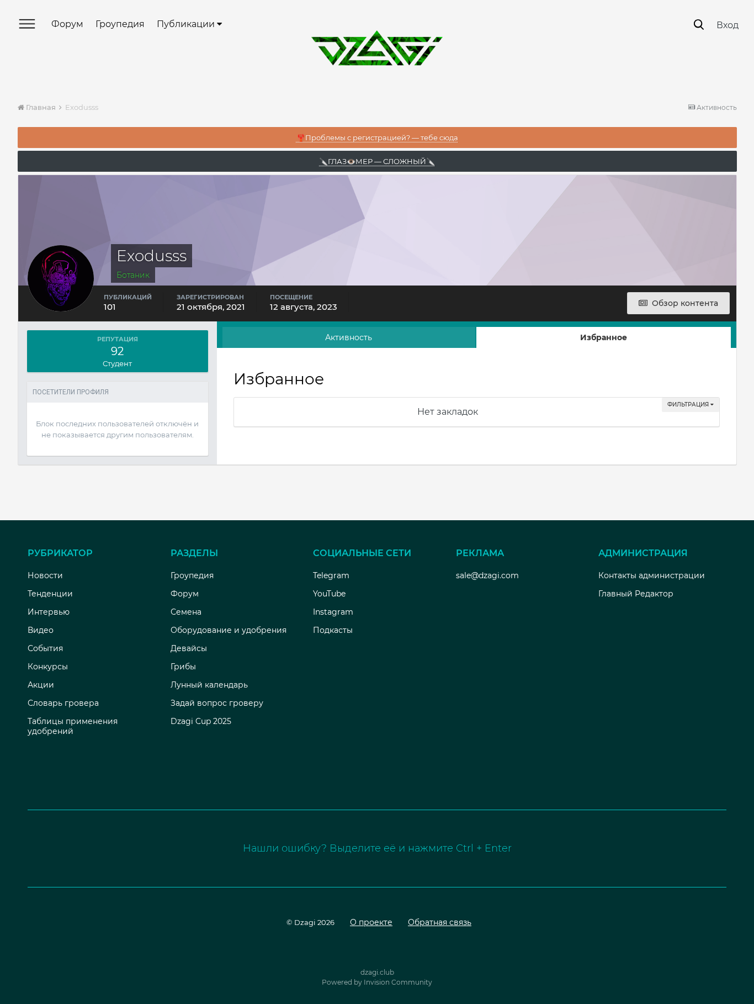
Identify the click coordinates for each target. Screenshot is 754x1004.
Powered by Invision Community (377, 982)
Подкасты (333, 630)
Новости (45, 575)
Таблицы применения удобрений (73, 726)
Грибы (183, 667)
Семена (186, 612)
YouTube (329, 594)
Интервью (49, 612)
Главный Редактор (635, 594)
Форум (67, 24)
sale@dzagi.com (487, 575)
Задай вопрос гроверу (217, 703)
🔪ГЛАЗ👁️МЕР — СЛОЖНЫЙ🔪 (377, 161)
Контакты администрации (651, 575)
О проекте (371, 922)
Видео (41, 630)
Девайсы (189, 648)
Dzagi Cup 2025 (201, 721)
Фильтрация (688, 404)
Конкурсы (48, 667)
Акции (41, 685)
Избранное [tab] (603, 337)
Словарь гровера (63, 703)
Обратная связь (439, 922)
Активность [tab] (348, 337)
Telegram (331, 575)
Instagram (333, 612)
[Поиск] (699, 24)
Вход (727, 25)
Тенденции (50, 594)
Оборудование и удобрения (228, 630)
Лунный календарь (209, 685)
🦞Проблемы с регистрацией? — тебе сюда (377, 137)
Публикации (187, 24)
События (45, 648)
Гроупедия (120, 24)
